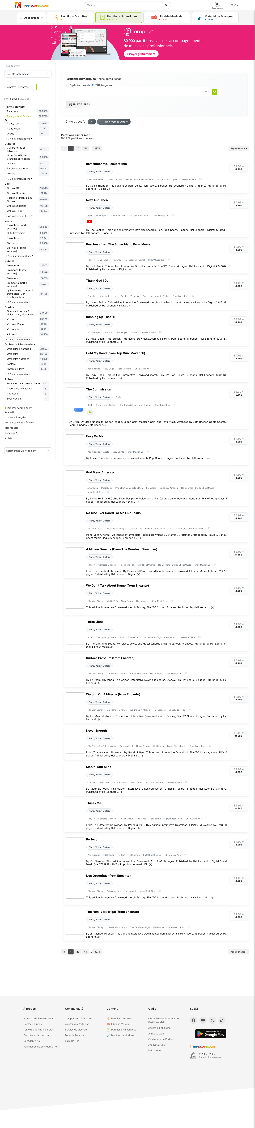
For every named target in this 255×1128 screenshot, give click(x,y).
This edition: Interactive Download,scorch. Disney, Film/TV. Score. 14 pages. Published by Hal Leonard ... (150, 607)
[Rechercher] (166, 5)
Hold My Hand (124, 368)
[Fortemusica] (193, 1055)
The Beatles (102, 215)
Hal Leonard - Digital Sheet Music (197, 488)
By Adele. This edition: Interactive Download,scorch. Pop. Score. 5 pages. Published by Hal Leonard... (148, 458)
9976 (97, 148)
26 (77, 148)
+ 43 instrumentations (18, 216)
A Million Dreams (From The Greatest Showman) (121, 549)
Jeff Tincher (110, 405)
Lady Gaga (108, 368)
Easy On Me (94, 436)
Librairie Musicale (121, 1023)
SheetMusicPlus (188, 179)
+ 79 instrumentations (18, 339)
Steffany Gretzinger (116, 528)
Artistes (9, 438)
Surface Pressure (138, 673)
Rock (89, 215)
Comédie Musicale (107, 564)
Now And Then (97, 200)
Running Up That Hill (101, 317)
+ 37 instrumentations (18, 138)
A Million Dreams (146, 564)
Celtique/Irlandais (95, 179)
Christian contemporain (98, 296)
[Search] (214, 92)
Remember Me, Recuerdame (106, 164)
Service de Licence (76, 1029)
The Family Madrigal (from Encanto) (112, 912)
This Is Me (93, 803)
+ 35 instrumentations (18, 178)
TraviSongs (179, 528)
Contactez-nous (32, 1023)
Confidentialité (31, 1040)
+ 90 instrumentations (18, 302)
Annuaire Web (156, 1033)
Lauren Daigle (120, 296)
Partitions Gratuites (122, 1018)
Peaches (117, 260)
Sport (90, 637)
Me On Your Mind (98, 767)
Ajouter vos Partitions (77, 1023)
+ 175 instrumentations (19, 256)
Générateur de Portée (160, 1039)
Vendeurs (10, 433)
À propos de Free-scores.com (40, 1018)
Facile (119, 397)
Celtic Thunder (115, 179)
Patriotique (106, 488)
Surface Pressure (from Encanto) (110, 658)
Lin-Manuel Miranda (117, 673)
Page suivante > (239, 148)
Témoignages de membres (38, 1029)
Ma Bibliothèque (20, 74)
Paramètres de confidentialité (40, 1046)
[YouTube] (203, 1020)
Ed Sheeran (108, 855)
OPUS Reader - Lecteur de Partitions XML (163, 1020)
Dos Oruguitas (114, 891)
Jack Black (103, 260)
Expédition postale (80, 85)
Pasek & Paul (126, 746)
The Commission (98, 389)
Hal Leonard (142, 601)
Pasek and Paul (127, 564)
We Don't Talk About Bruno (120, 601)
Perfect (91, 839)
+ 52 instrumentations (18, 374)
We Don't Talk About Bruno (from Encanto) (117, 585)
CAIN (98, 405)
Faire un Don (72, 1040)
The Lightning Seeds (106, 637)
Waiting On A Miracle (140, 710)
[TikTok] (221, 1020)
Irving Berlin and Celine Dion (129, 488)
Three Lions (95, 622)
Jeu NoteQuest (156, 1044)
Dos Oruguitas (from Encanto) (108, 875)
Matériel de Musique (122, 1035)
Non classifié (16, 98)
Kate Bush (108, 332)
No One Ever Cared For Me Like (155, 528)
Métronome (154, 1050)
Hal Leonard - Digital (167, 179)
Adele (106, 452)
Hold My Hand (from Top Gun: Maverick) (115, 353)
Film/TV (91, 260)
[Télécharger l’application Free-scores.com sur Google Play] (210, 1033)
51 (85, 148)
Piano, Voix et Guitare (116, 121)
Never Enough (96, 730)
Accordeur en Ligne (159, 1027)
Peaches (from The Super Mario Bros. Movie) (119, 244)
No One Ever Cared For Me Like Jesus (113, 513)
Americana (92, 488)
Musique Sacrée (95, 528)
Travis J (133, 528)
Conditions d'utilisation (36, 1035)
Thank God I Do (97, 280)
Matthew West (120, 782)
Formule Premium (74, 1035)
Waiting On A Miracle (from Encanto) (113, 694)
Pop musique (93, 332)
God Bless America (100, 472)
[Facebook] (193, 1020)
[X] (212, 1020)
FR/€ (233, 5)
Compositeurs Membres (78, 1018)
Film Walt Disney (95, 601)
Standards (151, 488)
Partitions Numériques (123, 1029)
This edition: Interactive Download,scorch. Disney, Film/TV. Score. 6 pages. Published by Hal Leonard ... (149, 897)
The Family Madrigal (140, 927)
